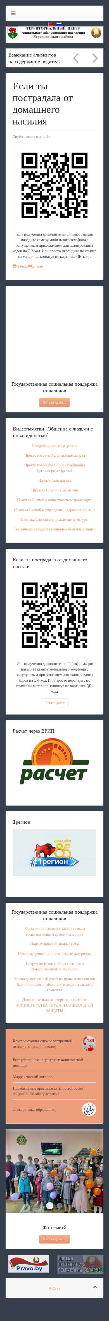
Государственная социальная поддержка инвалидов (54, 362)
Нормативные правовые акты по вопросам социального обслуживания (48, 1091)
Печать (22, 266)
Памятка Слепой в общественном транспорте (54, 499)
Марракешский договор (33, 1076)
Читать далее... (54, 402)
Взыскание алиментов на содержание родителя (34, 58)
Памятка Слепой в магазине (54, 490)
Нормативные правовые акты (54, 943)
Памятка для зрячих (54, 480)
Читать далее (54, 702)
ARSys (54, 1288)
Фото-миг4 (59, 1206)
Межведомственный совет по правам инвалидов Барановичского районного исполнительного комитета (54, 984)
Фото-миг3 (49, 1205)
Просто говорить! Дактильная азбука (54, 455)
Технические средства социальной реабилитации (55, 529)
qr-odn (44, 136)
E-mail (37, 266)
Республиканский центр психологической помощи (48, 1062)
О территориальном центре (54, 445)
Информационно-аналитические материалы (54, 953)
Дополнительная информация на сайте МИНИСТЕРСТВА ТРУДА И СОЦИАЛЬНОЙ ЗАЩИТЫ (54, 1005)
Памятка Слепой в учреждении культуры (54, 519)
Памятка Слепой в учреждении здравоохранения (54, 509)
